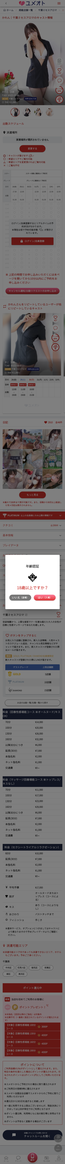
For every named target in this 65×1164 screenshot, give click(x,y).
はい (45, 597)
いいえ (20, 597)
